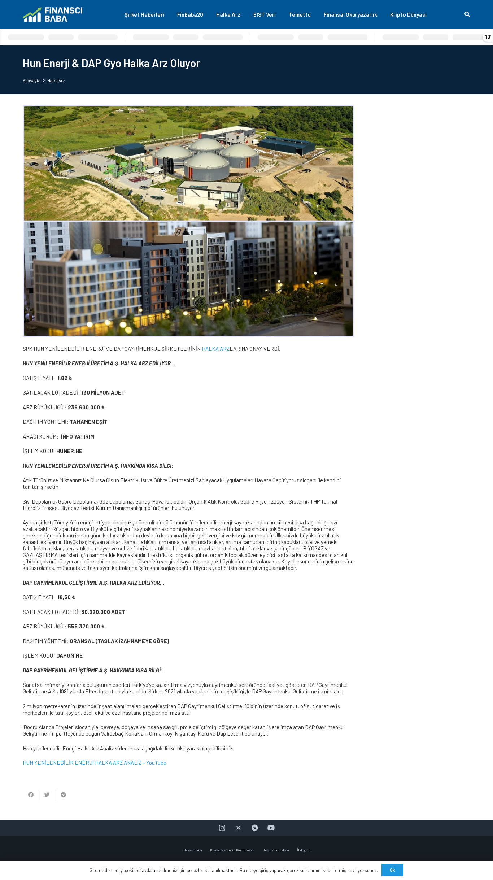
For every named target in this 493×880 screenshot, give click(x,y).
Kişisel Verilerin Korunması (232, 850)
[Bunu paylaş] (31, 794)
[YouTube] (271, 828)
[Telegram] (255, 828)
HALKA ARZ (216, 348)
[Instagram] (222, 828)
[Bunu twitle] (47, 794)
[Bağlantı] (52, 14)
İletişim (303, 850)
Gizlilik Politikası (275, 850)
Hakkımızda (192, 850)
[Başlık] (238, 828)
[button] (467, 14)
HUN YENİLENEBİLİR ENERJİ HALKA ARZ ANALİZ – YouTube (94, 762)
